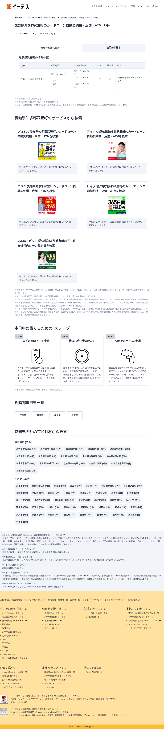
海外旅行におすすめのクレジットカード (145, 620)
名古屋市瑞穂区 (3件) (92, 456)
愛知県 (82, 17)
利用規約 (52, 600)
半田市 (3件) (38, 493)
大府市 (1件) (53, 507)
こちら (21, 568)
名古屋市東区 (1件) (74, 449)
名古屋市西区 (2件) (98, 463)
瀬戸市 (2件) (104, 507)
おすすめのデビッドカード (140, 628)
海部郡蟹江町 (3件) (41, 486)
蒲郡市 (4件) (22, 493)
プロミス (6, 639)
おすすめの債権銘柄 (11, 683)
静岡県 (40, 415)
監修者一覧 (63, 600)
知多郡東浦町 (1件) (110, 486)
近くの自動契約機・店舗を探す (15, 658)
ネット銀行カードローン (55, 624)
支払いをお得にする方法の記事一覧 (143, 613)
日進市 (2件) (38, 507)
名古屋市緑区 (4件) (25, 456)
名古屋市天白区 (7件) (26, 471)
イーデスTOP (22, 17)
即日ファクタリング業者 (55, 680)
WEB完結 (6, 628)
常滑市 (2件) (53, 514)
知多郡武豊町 (92, 17)
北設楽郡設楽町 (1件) (64, 500)
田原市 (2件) (136, 507)
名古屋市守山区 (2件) (117, 456)
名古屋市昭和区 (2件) (121, 463)
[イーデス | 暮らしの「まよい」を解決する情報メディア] (17, 8)
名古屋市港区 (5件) (69, 456)
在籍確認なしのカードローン (14, 617)
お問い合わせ (152, 6)
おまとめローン (93, 617)
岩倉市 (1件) (117, 493)
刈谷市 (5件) (133, 493)
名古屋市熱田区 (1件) (26, 449)
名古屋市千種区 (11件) (51, 449)
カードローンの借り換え (96, 613)
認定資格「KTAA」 (82, 715)
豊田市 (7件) (118, 514)
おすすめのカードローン (12, 613)
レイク (5, 651)
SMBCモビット (9, 654)
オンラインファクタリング (55, 683)
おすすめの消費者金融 (11, 632)
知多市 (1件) (91, 486)
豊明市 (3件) (69, 514)
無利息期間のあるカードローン (15, 620)
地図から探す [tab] (113, 47)
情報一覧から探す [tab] (50, 47)
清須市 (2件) (84, 500)
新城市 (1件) (120, 507)
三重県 (23, 415)
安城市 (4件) (60, 486)
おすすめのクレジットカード (140, 617)
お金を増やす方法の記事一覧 (14, 672)
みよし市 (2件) (132, 500)
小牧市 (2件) (100, 500)
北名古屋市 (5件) (42, 500)
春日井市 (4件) (23, 500)
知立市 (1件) (76, 486)
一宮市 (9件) (69, 493)
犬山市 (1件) (101, 493)
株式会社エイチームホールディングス (61, 699)
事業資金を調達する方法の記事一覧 (59, 672)
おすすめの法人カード (138, 624)
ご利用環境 (5, 600)
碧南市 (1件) (53, 493)
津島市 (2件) (134, 514)
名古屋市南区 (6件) (47, 456)
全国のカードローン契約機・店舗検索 (60, 17)
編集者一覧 (75, 600)
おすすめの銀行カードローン (56, 617)
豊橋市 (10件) (86, 514)
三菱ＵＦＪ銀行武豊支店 (31, 79)
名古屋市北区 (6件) (97, 449)
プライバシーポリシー (92, 600)
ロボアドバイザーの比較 (12, 687)
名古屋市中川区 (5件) (49, 463)
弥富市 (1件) (22, 522)
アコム (5, 647)
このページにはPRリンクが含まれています (37, 33)
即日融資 (6, 624)
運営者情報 (96, 6)
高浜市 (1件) (22, 514)
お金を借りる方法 (10, 635)
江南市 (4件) (116, 500)
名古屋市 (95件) (23, 442)
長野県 (75, 415)
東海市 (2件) (38, 514)
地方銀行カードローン (54, 620)
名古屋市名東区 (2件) (120, 449)
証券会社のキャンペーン (12, 676)
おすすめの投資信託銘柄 (12, 680)
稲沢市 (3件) (85, 493)
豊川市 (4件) (102, 514)
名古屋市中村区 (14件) (74, 463)
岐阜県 (57, 415)
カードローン (36, 17)
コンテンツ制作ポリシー (116, 6)
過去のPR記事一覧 (94, 672)
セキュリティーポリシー (115, 600)
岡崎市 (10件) (70, 507)
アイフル (6, 643)
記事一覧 (135, 6)
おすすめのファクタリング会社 (57, 676)
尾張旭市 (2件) (87, 507)
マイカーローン (51, 628)
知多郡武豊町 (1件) (133, 486)
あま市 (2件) (22, 486)
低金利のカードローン (54, 613)
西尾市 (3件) (22, 507)
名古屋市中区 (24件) (25, 463)
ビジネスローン (51, 687)
